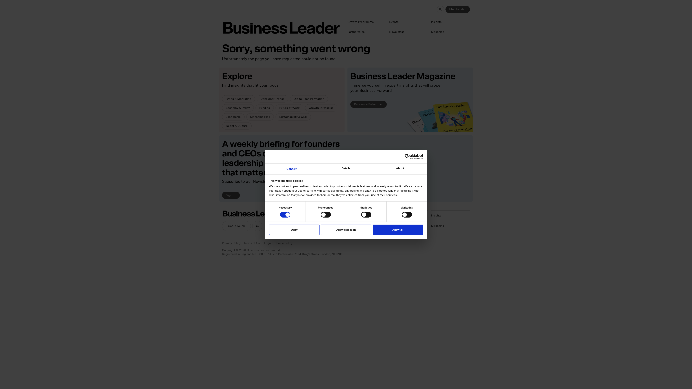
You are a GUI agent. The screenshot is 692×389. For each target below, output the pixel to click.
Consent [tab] (292, 168)
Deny (294, 229)
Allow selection (346, 229)
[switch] (326, 215)
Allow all (397, 229)
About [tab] (400, 168)
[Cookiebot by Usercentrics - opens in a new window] (407, 156)
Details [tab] (346, 168)
